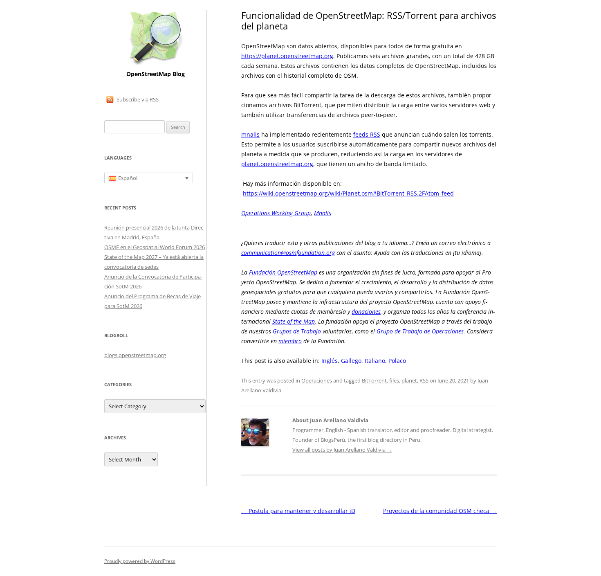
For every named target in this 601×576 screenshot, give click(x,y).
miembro (290, 341)
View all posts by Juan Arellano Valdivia (342, 449)
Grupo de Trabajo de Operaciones (420, 331)
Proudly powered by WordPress (139, 561)
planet (409, 380)
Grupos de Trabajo (297, 331)
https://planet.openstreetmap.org (287, 56)
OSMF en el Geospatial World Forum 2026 (154, 247)
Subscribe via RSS (138, 99)
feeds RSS (366, 134)
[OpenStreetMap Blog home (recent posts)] (155, 64)
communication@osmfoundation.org (288, 252)
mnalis (250, 134)
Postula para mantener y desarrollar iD (298, 511)
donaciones (366, 311)
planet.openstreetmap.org (277, 164)
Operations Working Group (276, 213)
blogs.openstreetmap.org (135, 355)
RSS (423, 380)
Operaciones (316, 380)
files (394, 380)
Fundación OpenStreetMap (283, 272)
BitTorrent (374, 380)
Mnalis (322, 213)
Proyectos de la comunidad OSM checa (440, 511)
